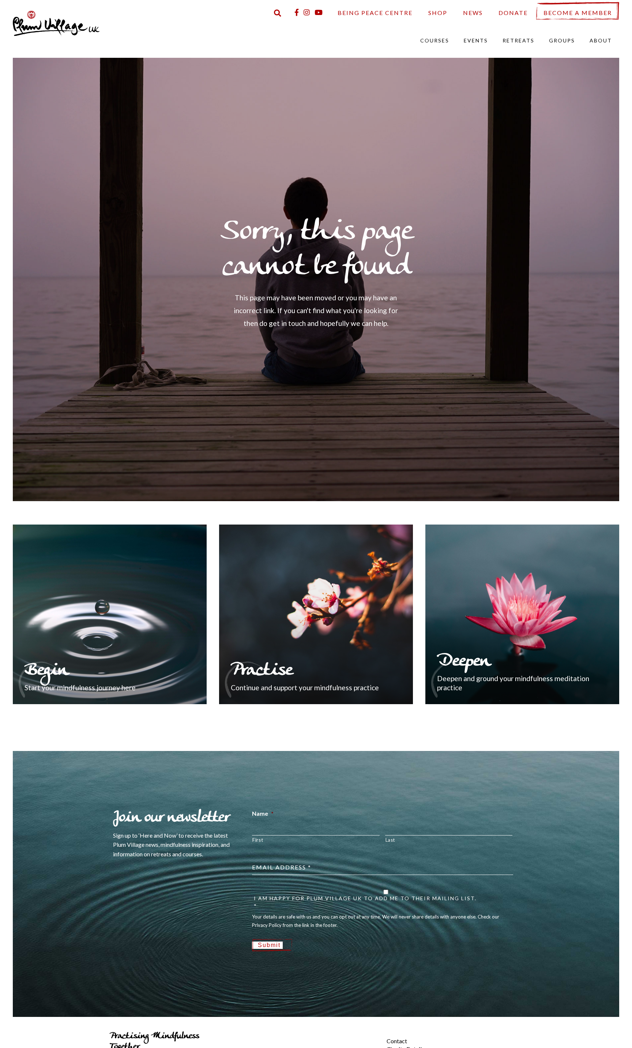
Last (390, 840)
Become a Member (577, 12)
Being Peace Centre (375, 12)
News (473, 12)
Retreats (518, 40)
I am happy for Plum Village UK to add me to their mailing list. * (365, 902)
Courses (434, 40)
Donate (513, 12)
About (601, 40)
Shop (437, 12)
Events (476, 40)
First (257, 840)
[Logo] (56, 22)
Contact (397, 1040)
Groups (562, 40)
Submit (269, 945)
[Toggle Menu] (374, 1034)
